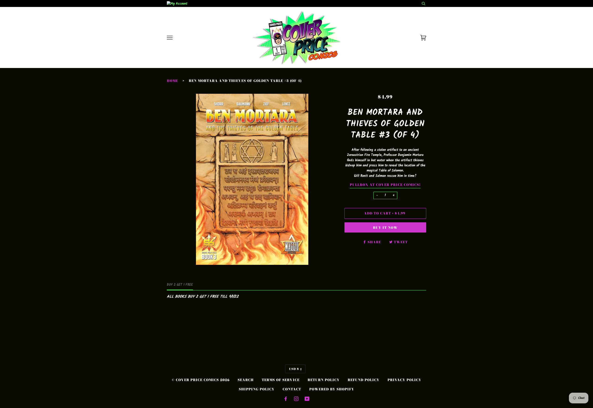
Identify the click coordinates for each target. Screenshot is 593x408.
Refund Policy (363, 379)
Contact (292, 389)
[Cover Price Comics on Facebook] (285, 399)
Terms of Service (281, 379)
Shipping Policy (256, 389)
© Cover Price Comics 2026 (201, 379)
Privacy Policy (404, 379)
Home (172, 80)
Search (246, 379)
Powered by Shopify (331, 389)
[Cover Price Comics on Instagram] (296, 399)
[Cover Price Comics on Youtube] (307, 399)
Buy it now (385, 227)
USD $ (294, 369)
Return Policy (324, 379)
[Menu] (170, 38)
